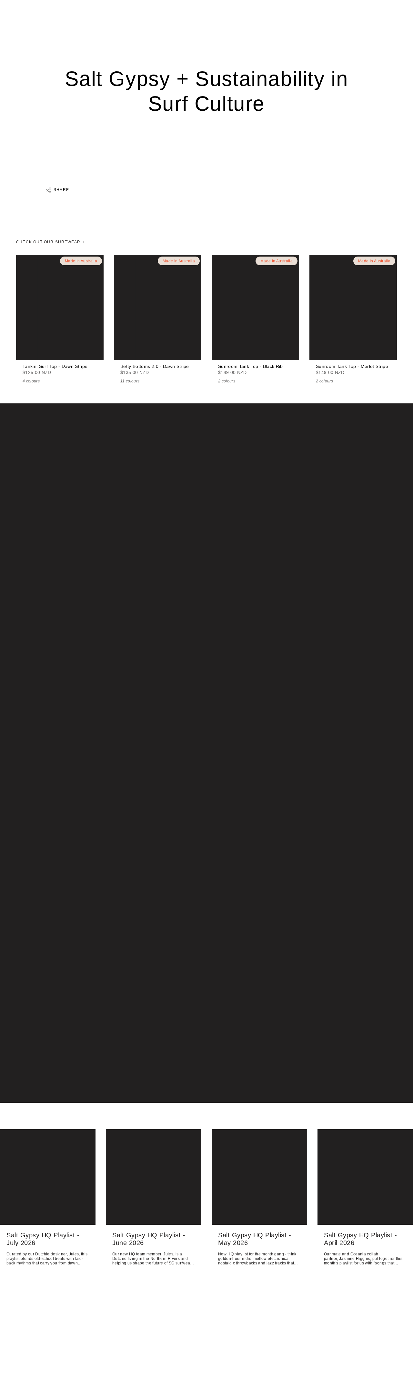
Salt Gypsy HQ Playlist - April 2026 (360, 1239)
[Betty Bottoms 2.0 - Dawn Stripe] (157, 307)
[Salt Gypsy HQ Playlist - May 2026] (259, 1177)
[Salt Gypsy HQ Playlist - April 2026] (365, 1177)
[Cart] (393, 37)
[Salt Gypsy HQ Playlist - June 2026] (153, 1177)
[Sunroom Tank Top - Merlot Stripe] (353, 307)
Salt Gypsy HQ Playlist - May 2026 (254, 1239)
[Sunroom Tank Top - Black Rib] (255, 307)
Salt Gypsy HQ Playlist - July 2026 (42, 1239)
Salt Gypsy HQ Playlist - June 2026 (148, 1239)
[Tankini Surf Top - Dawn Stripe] (60, 307)
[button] (22, 37)
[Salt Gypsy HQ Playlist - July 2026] (48, 1177)
